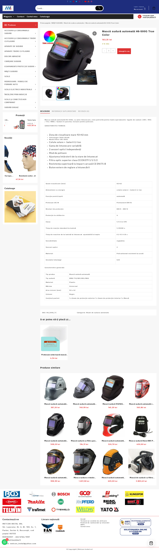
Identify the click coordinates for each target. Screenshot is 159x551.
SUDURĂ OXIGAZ (11, 107)
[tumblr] (82, 1)
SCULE (7, 76)
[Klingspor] (134, 494)
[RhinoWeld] (109, 501)
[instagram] (79, 1)
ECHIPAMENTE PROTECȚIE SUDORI (19, 66)
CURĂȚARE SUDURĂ (12, 61)
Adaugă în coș (124, 51)
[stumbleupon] (88, 1)
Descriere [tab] (45, 111)
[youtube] (85, 1)
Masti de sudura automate (74, 23)
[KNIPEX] (11, 501)
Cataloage (45, 16)
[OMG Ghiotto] (60, 501)
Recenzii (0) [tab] (83, 111)
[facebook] (67, 1)
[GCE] (85, 494)
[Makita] (36, 501)
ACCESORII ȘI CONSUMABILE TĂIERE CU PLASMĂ (20, 39)
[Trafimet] (36, 509)
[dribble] (91, 1)
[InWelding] (109, 494)
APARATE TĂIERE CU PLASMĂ (17, 51)
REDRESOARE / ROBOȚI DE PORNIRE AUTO (16, 82)
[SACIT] (134, 501)
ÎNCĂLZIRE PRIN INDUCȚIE (15, 94)
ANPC (82, 524)
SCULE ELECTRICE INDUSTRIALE (18, 89)
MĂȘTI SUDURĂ (10, 71)
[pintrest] (73, 1)
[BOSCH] (60, 494)
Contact (20, 16)
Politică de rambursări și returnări (95, 523)
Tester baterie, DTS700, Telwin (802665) (25, 120)
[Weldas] (85, 509)
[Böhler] (36, 494)
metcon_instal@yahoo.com (23, 543)
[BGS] (11, 494)
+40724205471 (149, 17)
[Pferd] (85, 501)
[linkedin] (70, 1)
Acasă (83, 519)
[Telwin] (11, 509)
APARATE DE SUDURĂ (13, 46)
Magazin (8, 16)
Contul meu (32, 16)
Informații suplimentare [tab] (64, 111)
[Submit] (99, 8)
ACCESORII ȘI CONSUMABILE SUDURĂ (16, 31)
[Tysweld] (60, 509)
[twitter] (76, 1)
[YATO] (109, 509)
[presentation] (6, 123)
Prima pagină (45, 23)
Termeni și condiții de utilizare (93, 521)
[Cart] (153, 8)
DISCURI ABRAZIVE (12, 56)
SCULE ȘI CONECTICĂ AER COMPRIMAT (15, 100)
